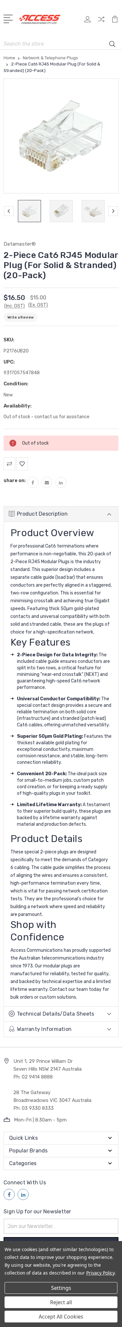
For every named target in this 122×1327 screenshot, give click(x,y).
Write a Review (20, 317)
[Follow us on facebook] (9, 1194)
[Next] (113, 211)
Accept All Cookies (61, 1316)
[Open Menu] (9, 18)
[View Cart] (114, 21)
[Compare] (101, 21)
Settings (61, 1287)
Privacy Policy (100, 1273)
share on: (15, 480)
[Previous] (9, 211)
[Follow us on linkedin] (23, 1194)
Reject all (61, 1302)
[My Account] (87, 21)
